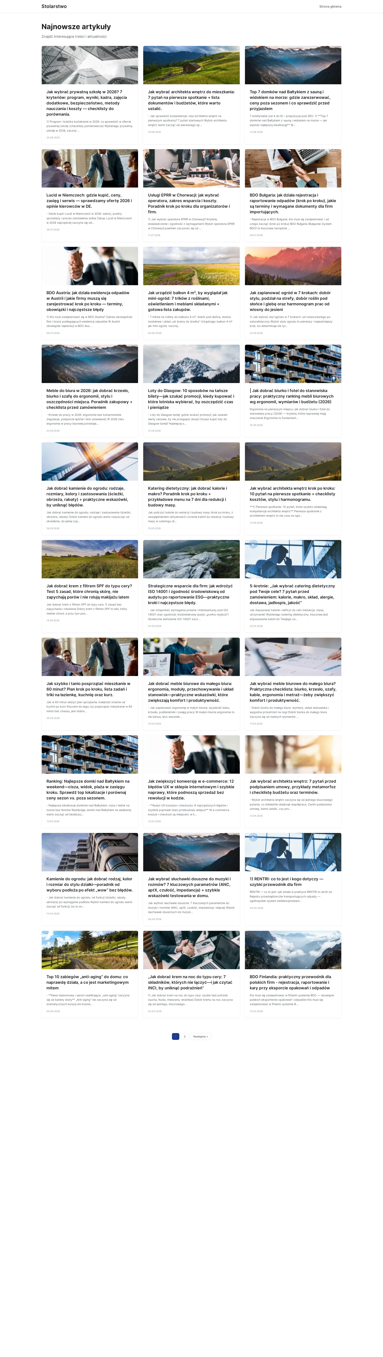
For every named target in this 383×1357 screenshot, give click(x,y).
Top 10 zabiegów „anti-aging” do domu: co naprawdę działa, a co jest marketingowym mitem (87, 982)
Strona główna (330, 6)
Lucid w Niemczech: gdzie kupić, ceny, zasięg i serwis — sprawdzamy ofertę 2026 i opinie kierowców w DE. (89, 201)
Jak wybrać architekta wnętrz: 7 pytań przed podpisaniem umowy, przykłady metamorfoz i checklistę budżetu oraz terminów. (293, 787)
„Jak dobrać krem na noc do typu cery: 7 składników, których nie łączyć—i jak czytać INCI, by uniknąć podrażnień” (190, 982)
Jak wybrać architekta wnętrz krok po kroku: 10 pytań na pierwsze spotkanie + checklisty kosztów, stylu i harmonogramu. (292, 494)
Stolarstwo (54, 6)
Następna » (200, 1036)
